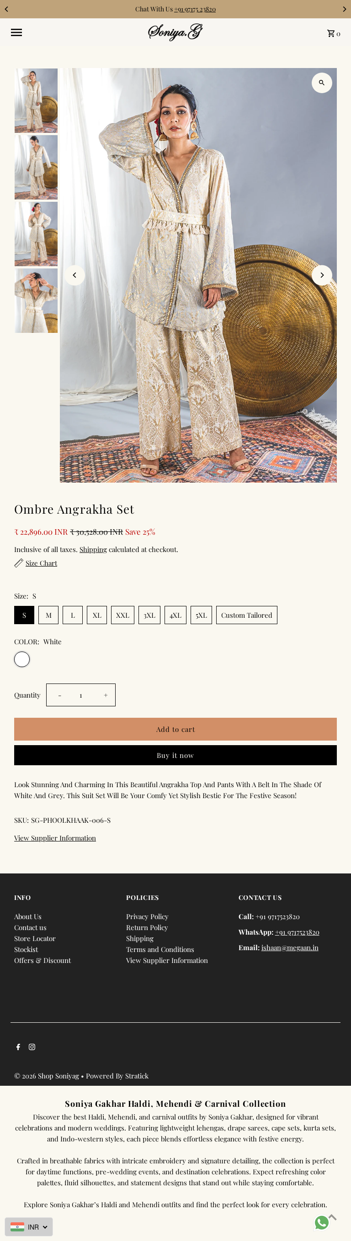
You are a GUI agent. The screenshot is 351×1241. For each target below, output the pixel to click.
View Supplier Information (55, 838)
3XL (149, 615)
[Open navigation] (76, 32)
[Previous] (7, 9)
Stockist (26, 949)
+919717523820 (297, 931)
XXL (122, 615)
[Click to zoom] (322, 83)
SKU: (21, 820)
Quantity (27, 694)
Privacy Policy (147, 916)
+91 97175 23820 (195, 9)
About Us (28, 916)
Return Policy (147, 927)
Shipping (93, 549)
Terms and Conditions (160, 949)
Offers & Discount (42, 960)
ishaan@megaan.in (290, 947)
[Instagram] (31, 1047)
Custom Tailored (246, 615)
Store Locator (35, 938)
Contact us (30, 927)
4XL (175, 615)
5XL (201, 615)
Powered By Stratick (117, 1075)
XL (97, 615)
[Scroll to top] (331, 1217)
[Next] (344, 9)
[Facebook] (17, 1047)
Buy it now (175, 755)
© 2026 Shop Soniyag (47, 1075)
